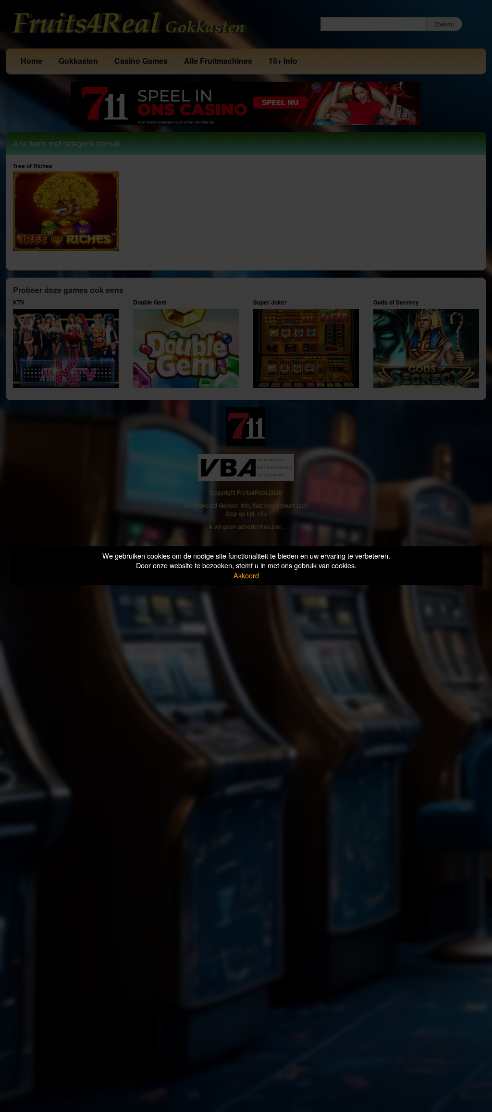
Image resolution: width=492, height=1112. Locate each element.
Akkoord (246, 575)
